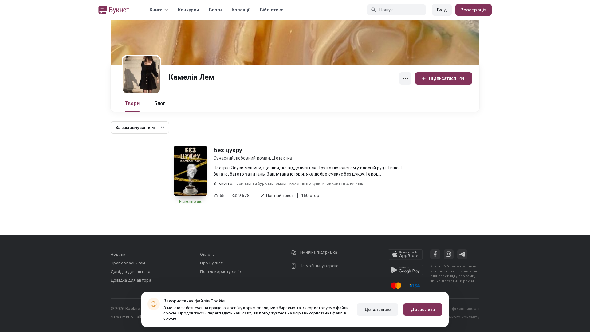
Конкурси (188, 10)
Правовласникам (128, 263)
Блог (160, 103)
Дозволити (423, 309)
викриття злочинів (345, 183)
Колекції (241, 10)
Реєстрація (473, 10)
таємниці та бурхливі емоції (261, 183)
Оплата (207, 254)
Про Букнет (211, 263)
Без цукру (228, 150)
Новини (118, 254)
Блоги (215, 10)
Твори (132, 103)
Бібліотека (272, 10)
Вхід (442, 10)
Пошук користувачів (220, 271)
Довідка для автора (131, 280)
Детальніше (377, 309)
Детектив (282, 158)
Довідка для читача (130, 271)
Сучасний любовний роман (242, 158)
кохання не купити (306, 183)
